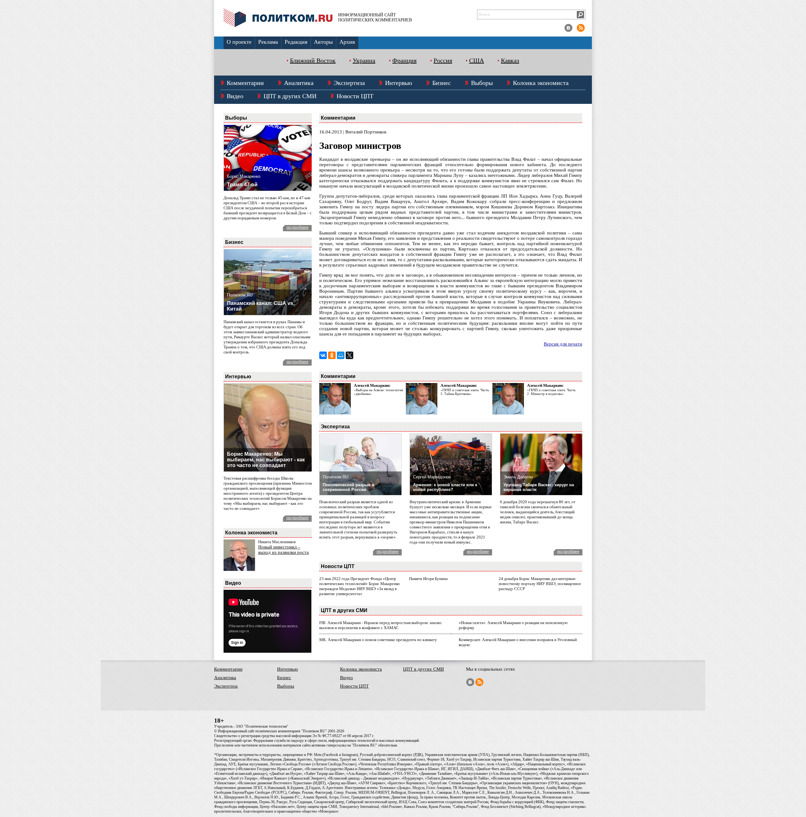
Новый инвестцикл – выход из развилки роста (283, 549)
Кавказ (510, 60)
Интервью (398, 83)
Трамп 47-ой (242, 184)
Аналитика (299, 83)
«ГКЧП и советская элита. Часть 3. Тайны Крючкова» (464, 392)
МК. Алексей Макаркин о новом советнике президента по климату (378, 639)
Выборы (482, 83)
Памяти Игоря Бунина (428, 578)
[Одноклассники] (332, 355)
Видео (235, 96)
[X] (349, 355)
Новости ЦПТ (355, 96)
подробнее (298, 227)
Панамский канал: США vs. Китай (260, 306)
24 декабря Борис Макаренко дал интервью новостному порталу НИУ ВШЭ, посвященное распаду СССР (540, 583)
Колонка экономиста (541, 83)
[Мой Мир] (340, 355)
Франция (404, 60)
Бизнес (441, 83)
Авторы (323, 42)
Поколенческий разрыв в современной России (348, 487)
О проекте (239, 42)
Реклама (268, 42)
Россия (443, 60)
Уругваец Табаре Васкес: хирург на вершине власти (538, 487)
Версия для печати (563, 344)
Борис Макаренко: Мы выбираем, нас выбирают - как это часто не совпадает (266, 459)
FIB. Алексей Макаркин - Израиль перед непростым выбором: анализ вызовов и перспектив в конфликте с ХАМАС (380, 625)
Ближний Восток (313, 60)
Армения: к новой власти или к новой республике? (445, 487)
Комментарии (245, 83)
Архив (347, 42)
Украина (364, 60)
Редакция (296, 42)
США (476, 60)
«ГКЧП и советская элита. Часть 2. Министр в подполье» (551, 392)
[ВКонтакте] (323, 355)
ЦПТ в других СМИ (290, 96)
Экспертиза (349, 83)
